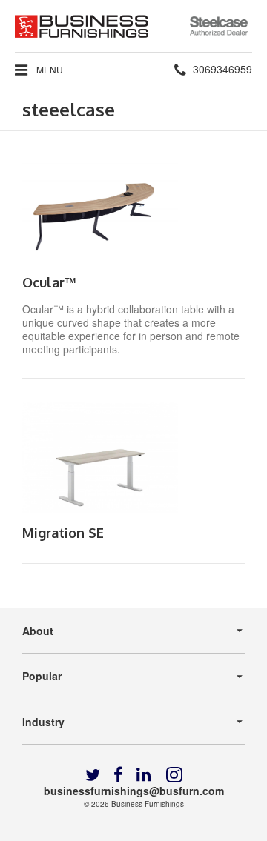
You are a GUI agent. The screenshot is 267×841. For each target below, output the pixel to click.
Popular (42, 675)
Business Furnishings (147, 804)
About (37, 630)
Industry (43, 721)
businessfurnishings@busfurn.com (134, 790)
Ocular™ (49, 282)
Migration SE (63, 533)
